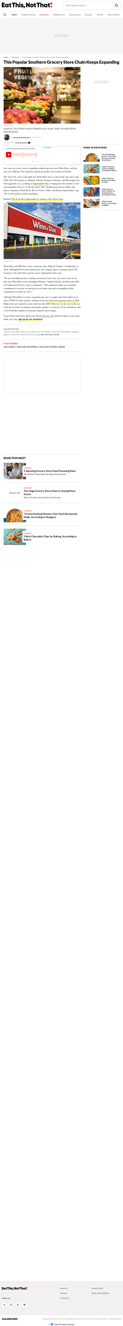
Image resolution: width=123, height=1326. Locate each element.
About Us (64, 1288)
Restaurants (75, 14)
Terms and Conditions (101, 1293)
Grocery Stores (48, 347)
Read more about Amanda (50, 334)
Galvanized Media (60, 1319)
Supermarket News (41, 183)
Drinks (100, 14)
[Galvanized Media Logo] (9, 1319)
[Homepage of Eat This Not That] (14, 1288)
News (14, 14)
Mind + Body (114, 14)
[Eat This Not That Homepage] (27, 5)
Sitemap (63, 1293)
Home (6, 57)
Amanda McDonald (21, 137)
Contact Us (64, 1298)
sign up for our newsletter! (30, 319)
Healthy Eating (28, 14)
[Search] (116, 5)
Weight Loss (59, 14)
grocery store (48, 315)
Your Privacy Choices (64, 1324)
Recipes (88, 14)
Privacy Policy (97, 1288)
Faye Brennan (21, 143)
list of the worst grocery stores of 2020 (62, 300)
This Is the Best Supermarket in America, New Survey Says (37, 198)
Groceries (44, 14)
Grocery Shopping (27, 347)
